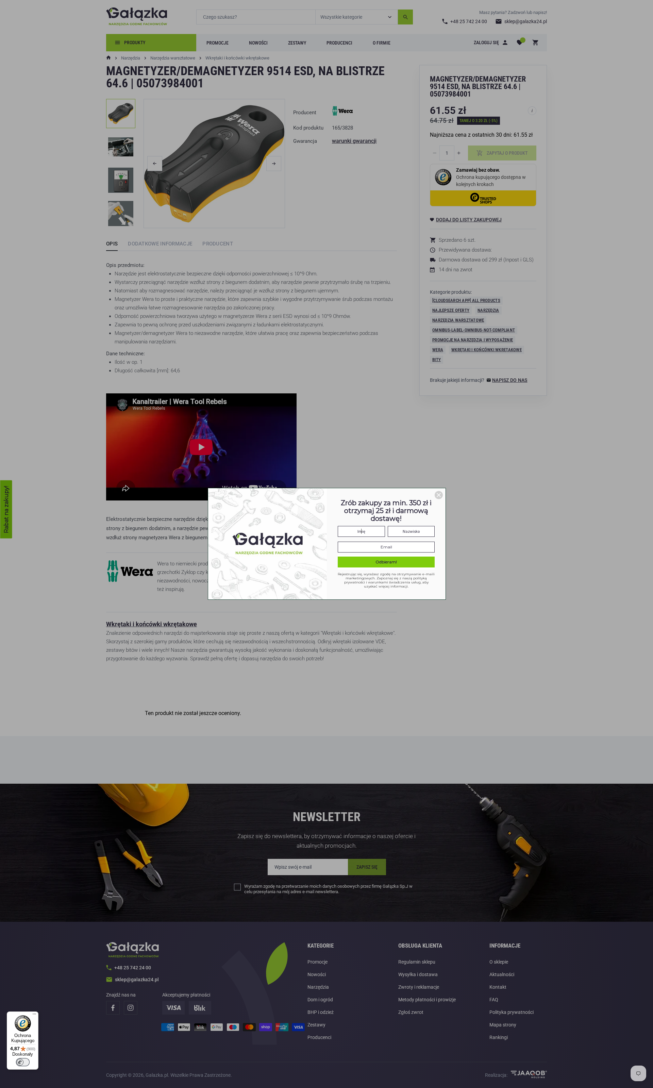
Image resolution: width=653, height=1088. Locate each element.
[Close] (439, 495)
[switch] (23, 1062)
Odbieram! (386, 561)
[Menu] (34, 1016)
